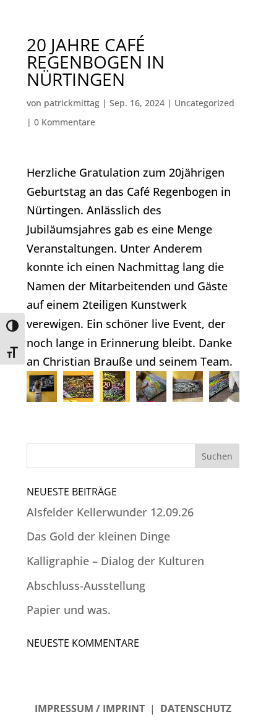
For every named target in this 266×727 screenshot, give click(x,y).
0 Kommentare (64, 122)
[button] (42, 386)
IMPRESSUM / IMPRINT (90, 708)
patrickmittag (72, 103)
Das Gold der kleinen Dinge (98, 536)
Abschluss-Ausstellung (86, 585)
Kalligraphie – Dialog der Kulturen (115, 560)
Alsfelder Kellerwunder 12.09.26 (110, 512)
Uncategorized (204, 103)
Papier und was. (69, 609)
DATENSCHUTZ (195, 708)
